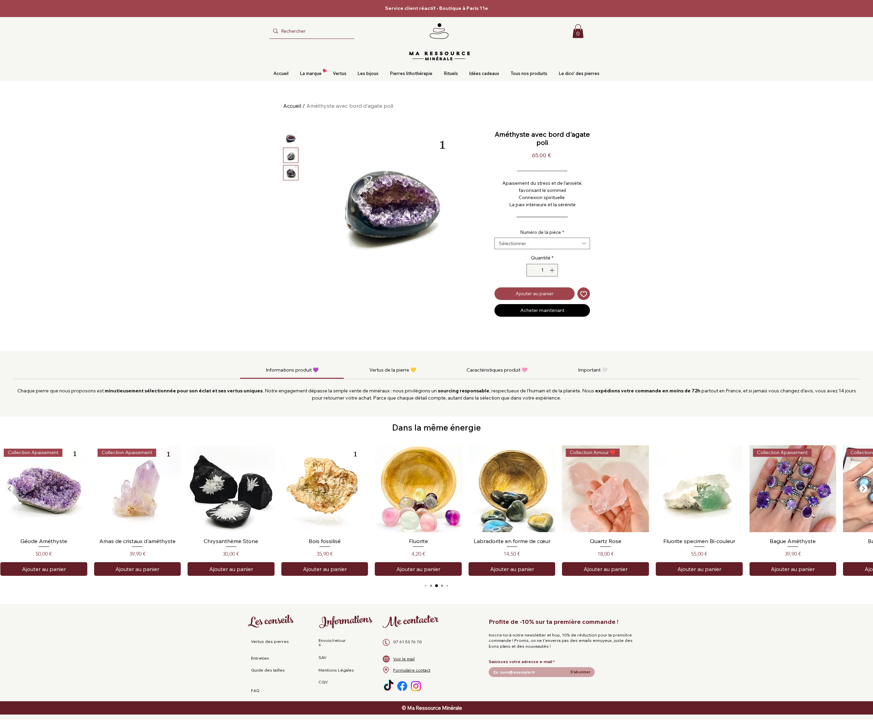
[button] (808, 609)
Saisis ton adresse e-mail (737, 682)
